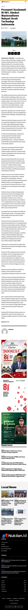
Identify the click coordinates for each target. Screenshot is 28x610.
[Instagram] (9, 607)
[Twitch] (15, 607)
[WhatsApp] (18, 53)
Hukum (2, 467)
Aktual (2, 449)
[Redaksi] (4, 331)
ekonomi (3, 455)
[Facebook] (9, 53)
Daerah (3, 473)
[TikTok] (12, 607)
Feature (3, 6)
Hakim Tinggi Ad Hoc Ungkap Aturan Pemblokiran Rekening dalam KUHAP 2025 (20, 521)
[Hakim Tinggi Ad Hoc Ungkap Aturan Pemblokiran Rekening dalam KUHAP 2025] (20, 512)
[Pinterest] (15, 53)
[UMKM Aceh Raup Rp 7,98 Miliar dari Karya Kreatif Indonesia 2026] (20, 494)
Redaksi (13, 28)
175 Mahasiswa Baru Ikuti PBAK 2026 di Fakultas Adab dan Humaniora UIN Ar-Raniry (7, 521)
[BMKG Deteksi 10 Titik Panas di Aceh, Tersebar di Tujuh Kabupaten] (7, 494)
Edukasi (3, 461)
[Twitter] (12, 53)
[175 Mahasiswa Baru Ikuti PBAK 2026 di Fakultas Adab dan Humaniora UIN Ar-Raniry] (7, 512)
